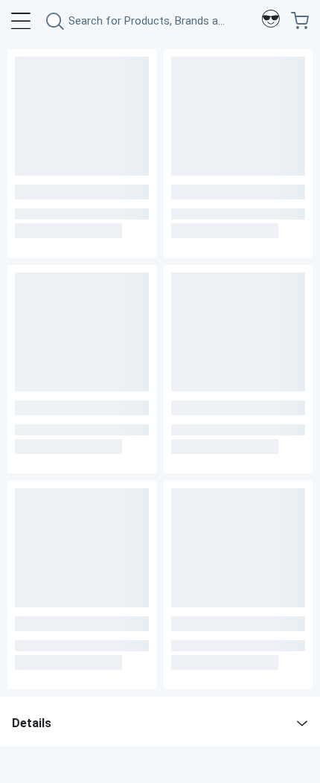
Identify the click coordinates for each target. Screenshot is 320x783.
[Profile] (271, 21)
